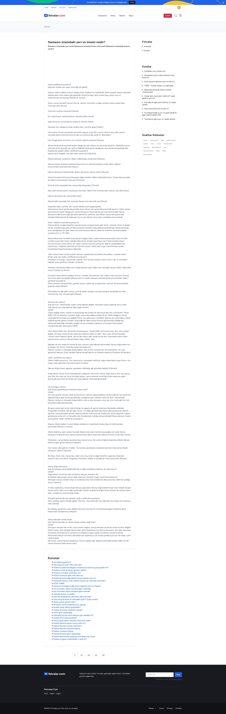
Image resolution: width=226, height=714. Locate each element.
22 (81, 655)
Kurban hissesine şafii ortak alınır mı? (68, 576)
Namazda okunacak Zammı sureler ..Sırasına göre (156, 91)
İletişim (53, 7)
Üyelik (46, 7)
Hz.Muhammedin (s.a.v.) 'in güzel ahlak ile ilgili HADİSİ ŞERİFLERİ (159, 114)
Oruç (152, 143)
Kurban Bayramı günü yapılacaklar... (67, 634)
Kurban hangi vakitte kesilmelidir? (67, 607)
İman (46, 693)
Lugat (58, 693)
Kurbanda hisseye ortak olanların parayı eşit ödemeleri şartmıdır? (80, 581)
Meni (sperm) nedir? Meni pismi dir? (68, 565)
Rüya (131, 16)
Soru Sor (62, 7)
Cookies (179, 708)
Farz (165, 147)
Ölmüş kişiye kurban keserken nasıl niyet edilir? (72, 621)
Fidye (158, 151)
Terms (161, 708)
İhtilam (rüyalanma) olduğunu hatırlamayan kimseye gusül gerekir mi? (81, 568)
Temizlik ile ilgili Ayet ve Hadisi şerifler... (160, 119)
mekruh (145, 143)
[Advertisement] (89, 66)
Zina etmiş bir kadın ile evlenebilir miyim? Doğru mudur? (76, 599)
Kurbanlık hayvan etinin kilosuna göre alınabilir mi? (74, 615)
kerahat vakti (168, 143)
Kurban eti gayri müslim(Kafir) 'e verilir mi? (70, 639)
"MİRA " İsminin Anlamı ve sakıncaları (158, 86)
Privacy (170, 708)
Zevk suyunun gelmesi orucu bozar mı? (159, 82)
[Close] (223, 3)
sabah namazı (171, 140)
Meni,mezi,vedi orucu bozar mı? (156, 109)
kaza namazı (154, 140)
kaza (162, 140)
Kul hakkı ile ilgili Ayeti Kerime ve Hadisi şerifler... (159, 103)
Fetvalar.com (55, 708)
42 (89, 655)
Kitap (113, 16)
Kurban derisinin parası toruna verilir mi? (70, 623)
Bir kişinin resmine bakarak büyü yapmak (70, 605)
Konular (147, 51)
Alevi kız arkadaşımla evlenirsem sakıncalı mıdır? (73, 597)
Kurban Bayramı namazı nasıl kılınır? (68, 626)
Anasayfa (102, 16)
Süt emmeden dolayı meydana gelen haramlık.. (72, 591)
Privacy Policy (177, 679)
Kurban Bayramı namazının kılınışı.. (67, 629)
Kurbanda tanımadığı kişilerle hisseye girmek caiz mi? (75, 578)
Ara (178, 675)
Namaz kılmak (156, 147)
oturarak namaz (148, 151)
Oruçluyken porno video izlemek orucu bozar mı (158, 76)
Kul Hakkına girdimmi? (62, 562)
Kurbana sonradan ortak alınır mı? (67, 573)
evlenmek (146, 147)
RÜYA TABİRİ (59, 583)
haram (159, 143)
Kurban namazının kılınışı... (64, 631)
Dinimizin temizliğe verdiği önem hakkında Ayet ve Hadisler (77, 586)
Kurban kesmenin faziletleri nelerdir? (68, 610)
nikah (164, 151)
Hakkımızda (72, 7)
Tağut (52, 693)
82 (103, 655)
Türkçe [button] (151, 708)
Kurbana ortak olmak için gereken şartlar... (70, 570)
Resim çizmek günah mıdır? (65, 602)
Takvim (122, 16)
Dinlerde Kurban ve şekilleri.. (65, 594)
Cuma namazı (147, 154)
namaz (145, 140)
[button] (175, 15)
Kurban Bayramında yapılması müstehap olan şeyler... (75, 636)
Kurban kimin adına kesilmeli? (65, 618)
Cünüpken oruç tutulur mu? (155, 71)
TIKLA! (132, 2)
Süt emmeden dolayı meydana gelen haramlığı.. (72, 589)
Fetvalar (47, 27)
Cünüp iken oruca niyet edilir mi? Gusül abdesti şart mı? (158, 97)
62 (96, 655)
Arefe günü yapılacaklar (63, 613)
